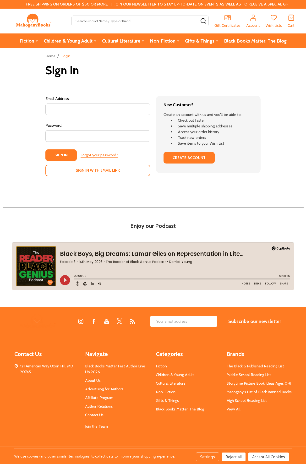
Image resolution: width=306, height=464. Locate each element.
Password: (53, 125)
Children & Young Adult (68, 41)
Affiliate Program (99, 397)
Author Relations (99, 406)
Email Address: (57, 98)
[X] (119, 321)
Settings (207, 456)
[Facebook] (93, 321)
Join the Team (96, 426)
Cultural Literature (121, 41)
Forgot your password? (99, 155)
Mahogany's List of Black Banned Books (259, 392)
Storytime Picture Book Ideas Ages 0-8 (259, 383)
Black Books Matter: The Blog (255, 41)
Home (50, 56)
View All (233, 409)
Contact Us (94, 415)
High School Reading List (247, 400)
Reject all (234, 456)
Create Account (189, 157)
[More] (37, 41)
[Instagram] (80, 321)
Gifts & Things (199, 41)
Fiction (27, 41)
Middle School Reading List (249, 374)
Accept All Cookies (268, 456)
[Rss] (132, 321)
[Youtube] (106, 321)
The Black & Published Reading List (255, 366)
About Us (93, 380)
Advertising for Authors (104, 389)
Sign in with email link (98, 170)
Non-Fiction (162, 41)
